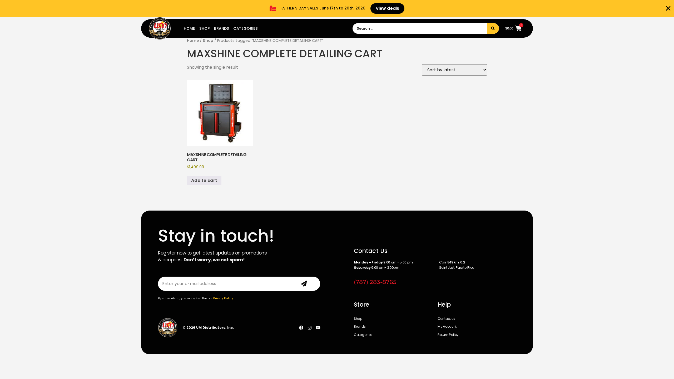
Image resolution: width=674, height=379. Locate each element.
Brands (221, 28)
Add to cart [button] (204, 180)
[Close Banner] (668, 8)
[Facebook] (301, 328)
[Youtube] (318, 328)
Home (189, 28)
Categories (245, 28)
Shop (204, 28)
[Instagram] (310, 328)
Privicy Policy (223, 298)
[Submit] (304, 284)
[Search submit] (493, 28)
